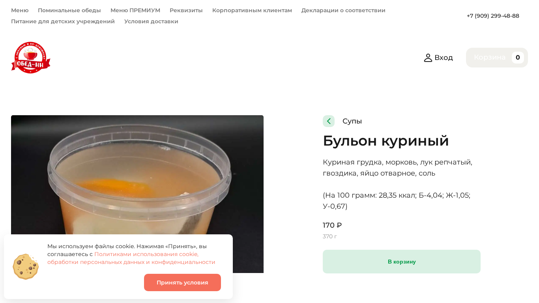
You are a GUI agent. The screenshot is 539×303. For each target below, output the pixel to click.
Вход (443, 57)
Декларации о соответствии (343, 10)
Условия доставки (151, 21)
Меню (19, 10)
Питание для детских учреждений (63, 21)
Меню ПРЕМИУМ (135, 10)
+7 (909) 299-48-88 (493, 15)
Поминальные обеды (69, 10)
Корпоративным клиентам (252, 10)
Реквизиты (186, 10)
